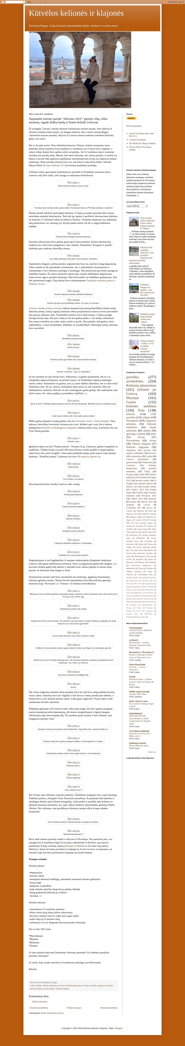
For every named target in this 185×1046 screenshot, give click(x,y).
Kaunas (133, 502)
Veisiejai (149, 608)
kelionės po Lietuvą (57, 985)
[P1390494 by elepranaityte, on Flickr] (74, 344)
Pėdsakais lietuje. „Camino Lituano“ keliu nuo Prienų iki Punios (141, 682)
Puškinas (133, 605)
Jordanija (129, 529)
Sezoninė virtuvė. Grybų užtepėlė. (93, 421)
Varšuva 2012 (137, 489)
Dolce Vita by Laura (138, 701)
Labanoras (139, 599)
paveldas (93, 985)
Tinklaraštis (147, 462)
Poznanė (129, 590)
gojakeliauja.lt (135, 713)
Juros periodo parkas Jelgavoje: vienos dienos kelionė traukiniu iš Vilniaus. (147, 223)
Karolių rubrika (149, 486)
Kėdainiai (130, 587)
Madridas (140, 511)
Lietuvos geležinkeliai (137, 459)
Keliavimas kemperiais (141, 565)
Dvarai (141, 437)
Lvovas (147, 505)
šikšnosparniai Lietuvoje (143, 556)
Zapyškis (129, 617)
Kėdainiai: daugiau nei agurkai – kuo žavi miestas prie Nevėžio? (147, 289)
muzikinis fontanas (148, 514)
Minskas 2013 (131, 514)
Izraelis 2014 (141, 520)
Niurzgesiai (132, 420)
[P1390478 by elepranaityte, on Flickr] (74, 233)
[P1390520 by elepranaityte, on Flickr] (74, 645)
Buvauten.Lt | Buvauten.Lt (141, 652)
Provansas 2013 (149, 496)
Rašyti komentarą (39, 1001)
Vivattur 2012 (132, 614)
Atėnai (150, 559)
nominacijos (136, 456)
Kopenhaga (149, 584)
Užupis (129, 547)
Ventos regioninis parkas (146, 547)
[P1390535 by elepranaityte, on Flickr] (74, 552)
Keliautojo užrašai (137, 743)
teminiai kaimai (36, 989)
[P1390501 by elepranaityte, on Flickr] (74, 516)
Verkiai (129, 611)
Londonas (130, 465)
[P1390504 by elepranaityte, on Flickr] (74, 528)
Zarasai (129, 553)
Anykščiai (139, 559)
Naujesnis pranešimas (39, 1008)
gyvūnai (147, 450)
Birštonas (129, 578)
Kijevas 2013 (147, 502)
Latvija (149, 456)
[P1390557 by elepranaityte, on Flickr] (74, 438)
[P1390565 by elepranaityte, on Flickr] (74, 476)
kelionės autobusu (141, 406)
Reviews (152, 453)
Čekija (147, 471)
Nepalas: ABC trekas (138, 694)
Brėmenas (138, 593)
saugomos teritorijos (105, 985)
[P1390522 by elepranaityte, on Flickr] (74, 726)
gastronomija (131, 462)
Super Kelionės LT (54, 165)
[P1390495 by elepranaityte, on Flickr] (74, 356)
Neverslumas (133, 440)
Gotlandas (148, 541)
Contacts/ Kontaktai (137, 140)
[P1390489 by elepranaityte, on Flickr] (74, 300)
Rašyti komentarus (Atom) (52, 1013)
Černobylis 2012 (133, 508)
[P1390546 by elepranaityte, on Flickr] (74, 684)
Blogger (118, 1028)
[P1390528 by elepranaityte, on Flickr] (74, 750)
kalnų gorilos (141, 617)
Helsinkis (145, 581)
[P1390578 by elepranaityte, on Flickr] (74, 787)
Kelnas (140, 544)
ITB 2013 (137, 584)
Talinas (150, 544)
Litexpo (86, 985)
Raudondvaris (147, 605)
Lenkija (141, 474)
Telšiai (139, 608)
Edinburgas (133, 581)
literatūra (143, 477)
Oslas (141, 568)
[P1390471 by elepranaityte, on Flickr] (74, 182)
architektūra (134, 381)
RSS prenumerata (133, 126)
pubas (128, 556)
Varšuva (150, 526)
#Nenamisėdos (135, 628)
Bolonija (139, 578)
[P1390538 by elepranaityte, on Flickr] (74, 657)
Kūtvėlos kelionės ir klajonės (76, 13)
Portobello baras (150, 602)
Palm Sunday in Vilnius (145, 587)
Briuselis (141, 562)
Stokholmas (149, 590)
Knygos (129, 474)
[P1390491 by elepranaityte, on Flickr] (74, 335)
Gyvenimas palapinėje (139, 731)
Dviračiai (149, 593)
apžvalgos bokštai (135, 433)
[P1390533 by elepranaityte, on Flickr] (74, 762)
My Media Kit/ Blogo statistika (142, 143)
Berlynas (152, 498)
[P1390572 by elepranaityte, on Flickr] (74, 774)
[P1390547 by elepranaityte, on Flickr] (74, 401)
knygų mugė (142, 529)
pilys (153, 433)
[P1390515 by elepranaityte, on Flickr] (74, 606)
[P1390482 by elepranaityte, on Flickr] (74, 255)
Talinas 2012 (137, 498)
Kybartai (129, 599)
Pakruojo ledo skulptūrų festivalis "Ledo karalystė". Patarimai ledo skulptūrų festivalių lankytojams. (141, 255)
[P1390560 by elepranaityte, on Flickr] (74, 464)
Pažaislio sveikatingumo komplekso (59, 427)
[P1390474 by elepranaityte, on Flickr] (74, 491)
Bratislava (130, 562)
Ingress (129, 520)
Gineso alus (130, 596)
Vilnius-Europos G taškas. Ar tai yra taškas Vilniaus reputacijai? (147, 346)
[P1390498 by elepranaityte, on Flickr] (74, 368)
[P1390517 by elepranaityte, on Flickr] (74, 618)
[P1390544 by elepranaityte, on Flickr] (74, 672)
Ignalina (151, 596)
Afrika (128, 559)
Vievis (138, 611)
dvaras (153, 440)
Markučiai (133, 535)
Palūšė (139, 602)
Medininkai (130, 568)
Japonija (149, 508)
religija (146, 417)
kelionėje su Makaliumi (75, 846)
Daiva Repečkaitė (137, 664)
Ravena (129, 608)
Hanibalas (152, 562)
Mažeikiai (130, 602)
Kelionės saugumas (137, 447)
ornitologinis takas (145, 574)
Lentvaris (150, 599)
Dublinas (149, 517)
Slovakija (139, 526)
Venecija (129, 574)
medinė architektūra (134, 453)
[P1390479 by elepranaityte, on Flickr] (74, 503)
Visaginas (149, 611)
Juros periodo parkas (143, 523)
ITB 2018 (141, 596)
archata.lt (133, 640)
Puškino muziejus (133, 571)
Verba (132, 550)
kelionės (46, 985)
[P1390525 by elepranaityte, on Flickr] (74, 738)
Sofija (138, 590)
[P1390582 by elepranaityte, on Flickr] (74, 819)
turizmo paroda (49, 989)
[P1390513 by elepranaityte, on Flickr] (74, 591)
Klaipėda (130, 505)
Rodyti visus (152, 752)
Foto (141, 410)
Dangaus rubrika (135, 517)
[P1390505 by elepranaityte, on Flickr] (74, 540)
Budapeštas (140, 538)
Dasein (132, 677)
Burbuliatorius (150, 578)
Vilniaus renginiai (62, 989)
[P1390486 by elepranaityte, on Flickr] (74, 291)
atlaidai (39, 985)
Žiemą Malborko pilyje (139, 745)
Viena (128, 593)
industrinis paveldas (145, 553)
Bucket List (131, 486)
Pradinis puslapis (74, 1008)
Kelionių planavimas (74, 985)
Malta (150, 511)
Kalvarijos (130, 544)
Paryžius (150, 568)
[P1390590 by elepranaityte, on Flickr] (74, 831)
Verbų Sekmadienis (145, 550)
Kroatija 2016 (151, 532)
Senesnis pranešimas (109, 1008)
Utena (149, 571)
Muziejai (132, 398)
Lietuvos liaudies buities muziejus (45, 308)
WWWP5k (148, 614)
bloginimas (131, 450)
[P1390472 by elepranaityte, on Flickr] (74, 205)
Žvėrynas (138, 532)
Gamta (131, 402)
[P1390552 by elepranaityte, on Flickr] (74, 413)
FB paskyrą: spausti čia (88, 456)
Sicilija (129, 526)
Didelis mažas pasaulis (139, 691)
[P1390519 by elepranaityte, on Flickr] (74, 632)
